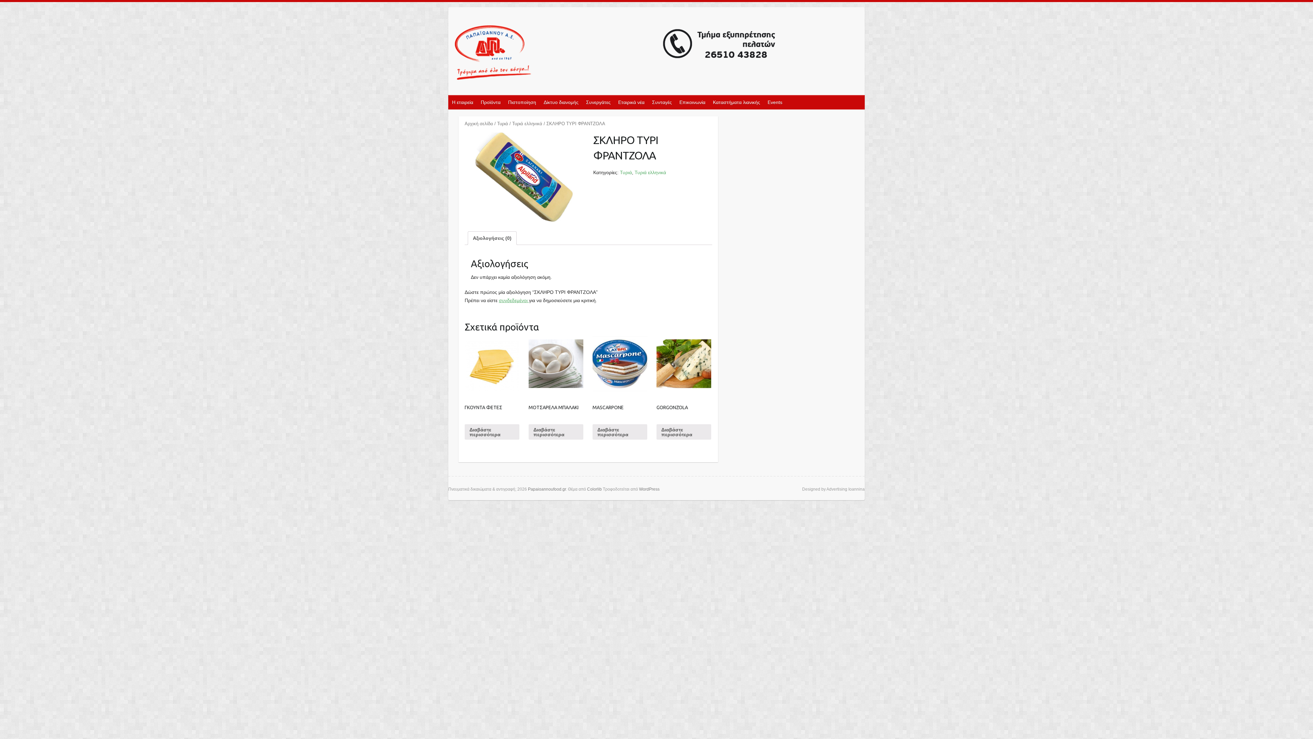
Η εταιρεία (462, 102)
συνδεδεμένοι (514, 300)
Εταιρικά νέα (631, 102)
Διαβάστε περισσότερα (485, 432)
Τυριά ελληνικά (527, 123)
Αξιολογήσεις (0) (492, 238)
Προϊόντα (491, 102)
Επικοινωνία (692, 102)
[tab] (492, 238)
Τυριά (502, 123)
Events (775, 102)
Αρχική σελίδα (479, 123)
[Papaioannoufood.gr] (615, 53)
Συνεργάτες (598, 102)
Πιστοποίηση (522, 102)
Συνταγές (662, 102)
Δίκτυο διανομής (561, 102)
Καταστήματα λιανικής (736, 102)
